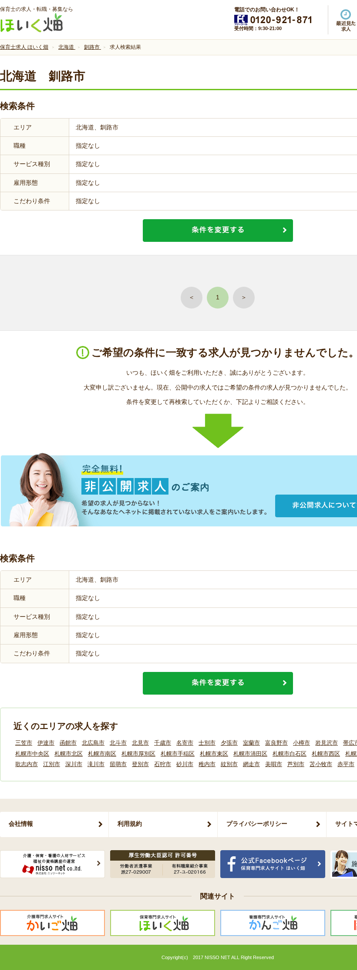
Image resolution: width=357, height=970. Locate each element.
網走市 (251, 764)
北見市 (140, 742)
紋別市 (229, 764)
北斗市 (118, 742)
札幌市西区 (326, 753)
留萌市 (118, 764)
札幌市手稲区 (178, 753)
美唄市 (273, 764)
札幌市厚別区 (138, 753)
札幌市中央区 (32, 753)
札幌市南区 (102, 753)
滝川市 (96, 764)
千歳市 (162, 742)
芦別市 (295, 764)
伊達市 (45, 742)
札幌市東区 (214, 753)
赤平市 (345, 764)
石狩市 (162, 764)
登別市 (140, 764)
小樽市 (301, 742)
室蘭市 (251, 742)
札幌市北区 (68, 753)
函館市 (68, 742)
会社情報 (21, 823)
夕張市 (229, 742)
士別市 (207, 742)
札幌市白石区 (289, 753)
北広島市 (93, 742)
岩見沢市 (326, 742)
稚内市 (207, 764)
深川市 (73, 764)
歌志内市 (26, 764)
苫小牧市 (321, 764)
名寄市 (184, 742)
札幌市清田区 (250, 753)
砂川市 (184, 764)
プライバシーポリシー (256, 823)
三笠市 (23, 742)
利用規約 (130, 823)
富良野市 (276, 742)
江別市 (51, 764)
